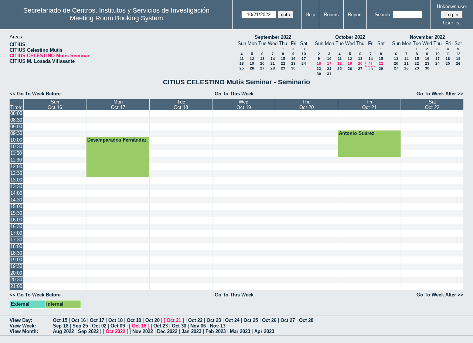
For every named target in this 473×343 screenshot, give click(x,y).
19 (252, 63)
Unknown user (452, 6)
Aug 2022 (63, 331)
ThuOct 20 (306, 104)
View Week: (23, 326)
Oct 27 (287, 320)
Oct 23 (214, 320)
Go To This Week (234, 93)
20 (262, 63)
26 (252, 68)
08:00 (16, 113)
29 (283, 68)
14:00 (16, 193)
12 (252, 59)
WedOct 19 (243, 104)
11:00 (16, 153)
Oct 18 (115, 320)
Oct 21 (174, 320)
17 (304, 59)
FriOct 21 (369, 104)
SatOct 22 (432, 104)
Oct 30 (179, 326)
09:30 (16, 133)
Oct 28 (306, 320)
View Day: (21, 320)
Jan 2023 (191, 331)
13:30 (16, 186)
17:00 (16, 233)
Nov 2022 (142, 331)
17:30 (16, 239)
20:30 (16, 279)
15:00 (16, 206)
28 (272, 68)
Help (310, 14)
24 (304, 63)
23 (293, 63)
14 (272, 59)
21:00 (16, 286)
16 (293, 59)
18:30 (16, 253)
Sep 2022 (88, 331)
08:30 (16, 120)
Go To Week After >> (439, 93)
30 (293, 68)
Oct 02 (99, 326)
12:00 (16, 166)
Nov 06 (198, 326)
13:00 (16, 180)
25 (241, 68)
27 (262, 68)
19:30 (16, 266)
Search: (383, 14)
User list (452, 23)
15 (283, 59)
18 (241, 63)
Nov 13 (217, 326)
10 (304, 54)
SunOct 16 (55, 104)
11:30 (16, 160)
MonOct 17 (118, 104)
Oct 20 (152, 320)
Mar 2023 (240, 331)
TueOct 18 (181, 104)
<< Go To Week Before (35, 93)
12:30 (16, 173)
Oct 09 (117, 326)
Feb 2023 (215, 331)
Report (355, 14)
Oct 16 (78, 320)
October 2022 (350, 37)
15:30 (16, 213)
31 (329, 74)
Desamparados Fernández (117, 140)
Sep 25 (80, 326)
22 (283, 63)
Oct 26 (269, 320)
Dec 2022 (167, 331)
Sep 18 (60, 326)
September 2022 (273, 37)
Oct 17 (97, 320)
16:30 (16, 226)
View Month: (24, 331)
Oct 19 (134, 320)
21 (272, 63)
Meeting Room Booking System (116, 18)
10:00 (16, 140)
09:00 (16, 126)
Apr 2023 (264, 331)
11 (242, 59)
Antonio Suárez (356, 133)
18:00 (16, 246)
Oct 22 (195, 320)
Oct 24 (232, 320)
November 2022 (427, 37)
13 (262, 59)
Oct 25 (251, 320)
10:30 (16, 146)
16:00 (16, 220)
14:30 (16, 200)
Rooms (331, 14)
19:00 (16, 259)
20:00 (16, 273)
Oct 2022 (115, 331)
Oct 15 (60, 320)
